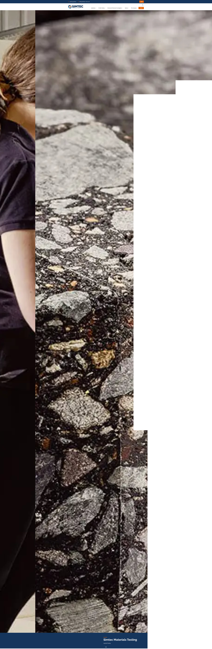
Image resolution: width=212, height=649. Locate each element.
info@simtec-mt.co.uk (84, 1)
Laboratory (93, 8)
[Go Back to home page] (75, 7)
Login (142, 1)
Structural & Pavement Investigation (115, 8)
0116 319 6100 (73, 1)
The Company (133, 8)
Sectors (126, 8)
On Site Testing (101, 8)
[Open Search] (143, 5)
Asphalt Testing (140, 642)
